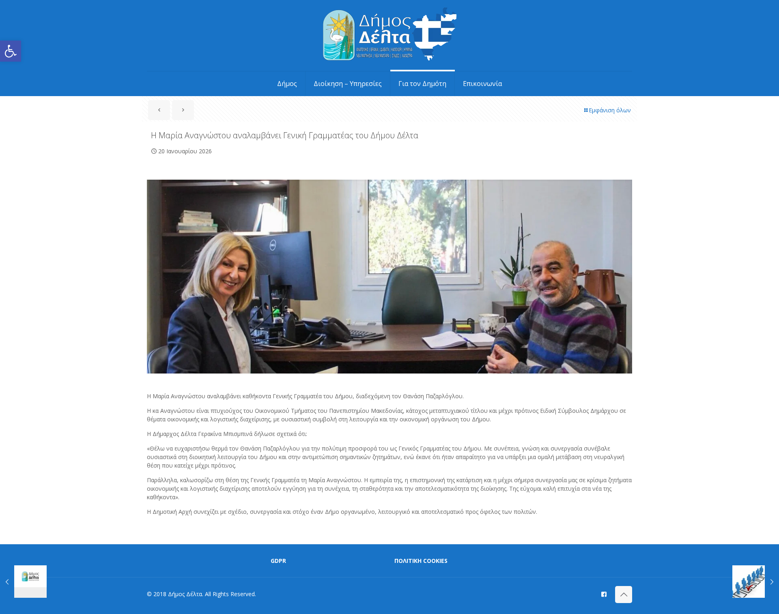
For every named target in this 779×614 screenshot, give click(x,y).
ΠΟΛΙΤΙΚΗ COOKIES (421, 561)
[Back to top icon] (623, 594)
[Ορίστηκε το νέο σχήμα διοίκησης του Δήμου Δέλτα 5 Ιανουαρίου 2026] (23, 581)
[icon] (604, 594)
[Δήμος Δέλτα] (390, 35)
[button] (10, 51)
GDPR (278, 561)
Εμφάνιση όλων (610, 110)
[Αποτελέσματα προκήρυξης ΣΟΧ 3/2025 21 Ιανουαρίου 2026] (755, 581)
